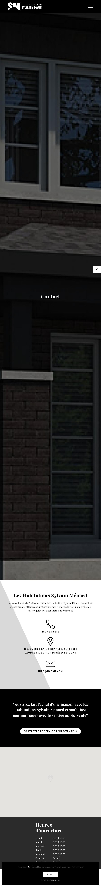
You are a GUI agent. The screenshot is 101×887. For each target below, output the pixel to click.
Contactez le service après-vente (49, 731)
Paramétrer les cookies (50, 880)
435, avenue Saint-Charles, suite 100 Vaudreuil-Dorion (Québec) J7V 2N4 (50, 650)
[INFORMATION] (97, 269)
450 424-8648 (50, 631)
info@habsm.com (50, 671)
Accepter (50, 874)
